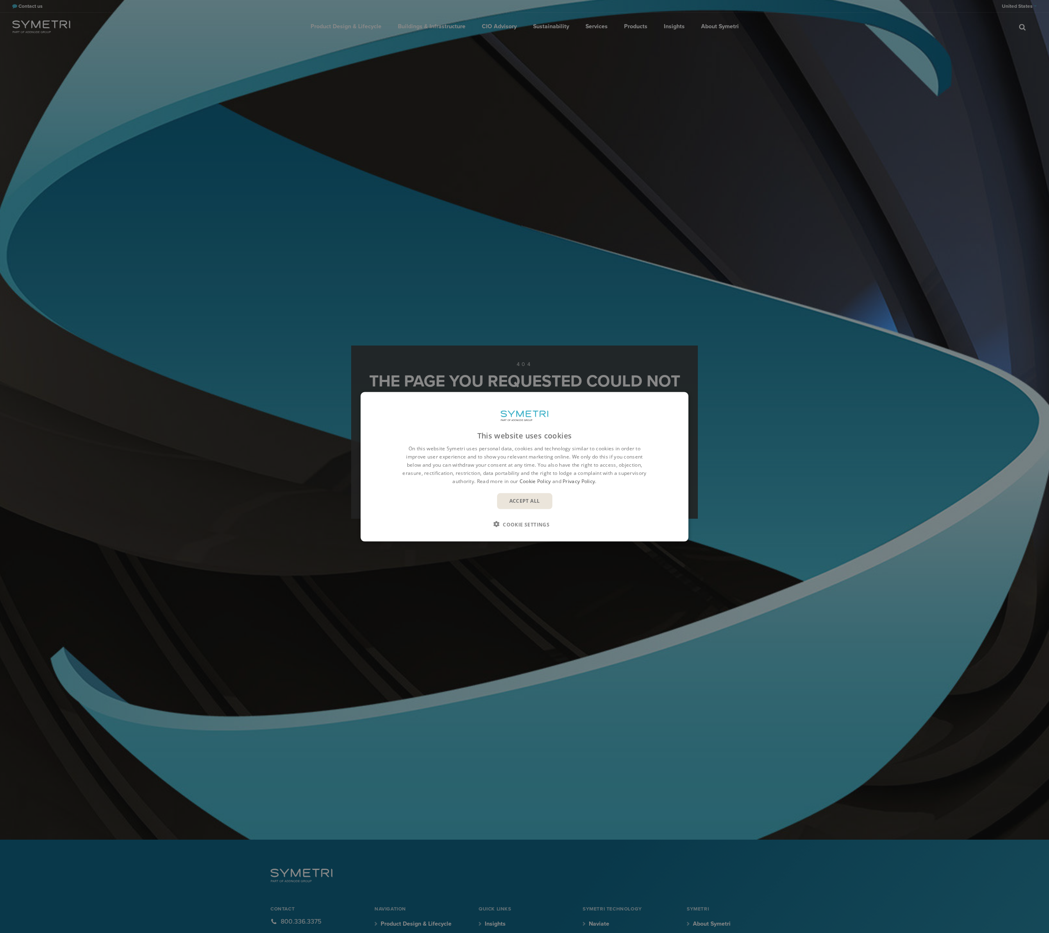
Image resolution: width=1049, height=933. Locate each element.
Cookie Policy (535, 480)
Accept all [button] (524, 500)
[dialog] (524, 466)
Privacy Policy (579, 480)
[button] (524, 524)
